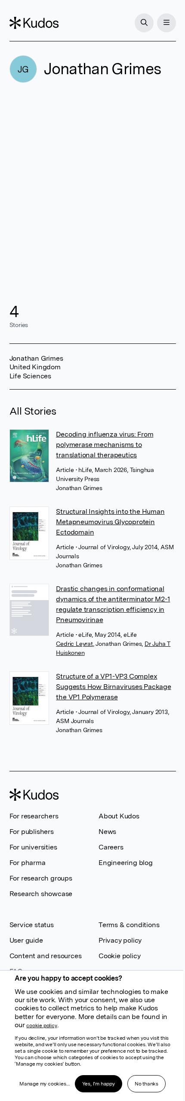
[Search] (144, 22)
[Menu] (166, 22)
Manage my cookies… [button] (44, 1084)
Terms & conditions (129, 925)
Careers (111, 847)
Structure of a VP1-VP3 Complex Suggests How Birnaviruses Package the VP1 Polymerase (113, 686)
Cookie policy (119, 956)
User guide (26, 940)
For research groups (40, 878)
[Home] (34, 23)
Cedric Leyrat (74, 643)
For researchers (34, 816)
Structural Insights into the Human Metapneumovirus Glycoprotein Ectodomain (110, 521)
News (107, 831)
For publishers (31, 831)
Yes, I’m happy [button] (98, 1084)
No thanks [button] (146, 1084)
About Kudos (119, 816)
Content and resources (45, 956)
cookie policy (41, 1025)
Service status (31, 925)
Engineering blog (126, 863)
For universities (33, 847)
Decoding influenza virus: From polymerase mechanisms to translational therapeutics (104, 444)
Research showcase (41, 894)
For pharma (27, 863)
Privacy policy (120, 940)
